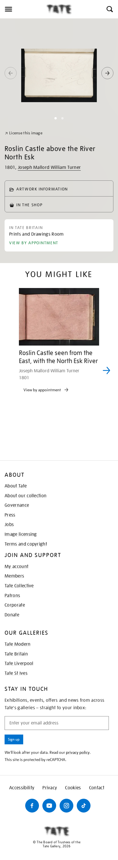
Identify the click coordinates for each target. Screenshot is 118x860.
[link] (24, 133)
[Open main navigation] (23, 9)
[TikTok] (84, 806)
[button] (109, 9)
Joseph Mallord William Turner (49, 167)
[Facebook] (32, 806)
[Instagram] (66, 806)
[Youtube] (49, 806)
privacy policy (78, 752)
